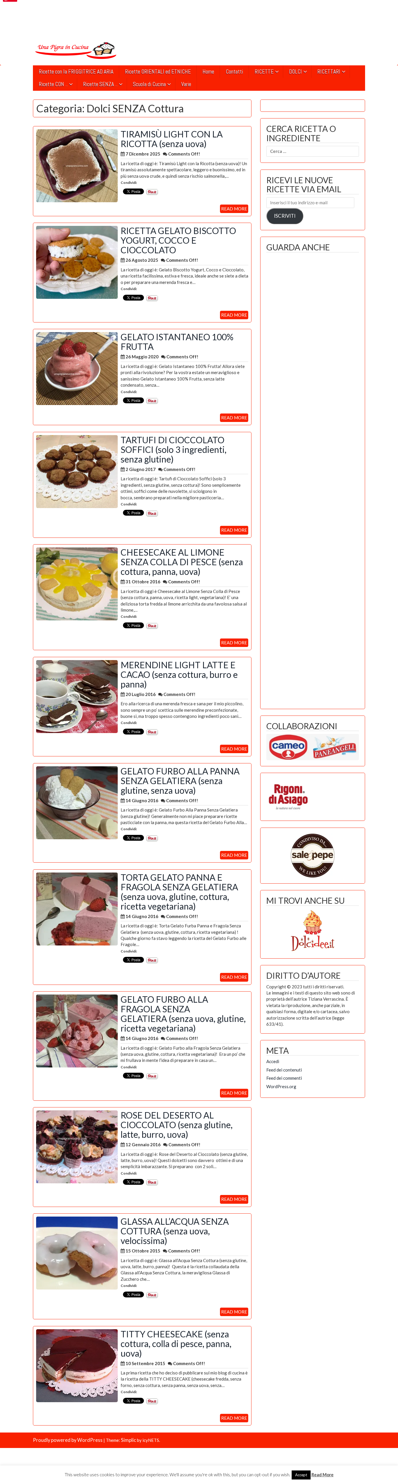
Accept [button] (301, 1474)
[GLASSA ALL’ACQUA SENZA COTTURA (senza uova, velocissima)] (77, 1252)
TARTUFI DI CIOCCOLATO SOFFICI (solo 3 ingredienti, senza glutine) (173, 449)
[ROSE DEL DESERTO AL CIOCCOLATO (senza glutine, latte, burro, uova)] (77, 1146)
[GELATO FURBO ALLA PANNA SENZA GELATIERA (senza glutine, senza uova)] (77, 802)
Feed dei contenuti (284, 1069)
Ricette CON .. (53, 84)
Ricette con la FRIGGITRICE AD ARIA (76, 71)
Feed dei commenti (284, 1078)
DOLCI (295, 71)
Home (208, 71)
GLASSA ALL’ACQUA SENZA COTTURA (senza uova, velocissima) (175, 1231)
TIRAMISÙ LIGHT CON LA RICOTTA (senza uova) (172, 139)
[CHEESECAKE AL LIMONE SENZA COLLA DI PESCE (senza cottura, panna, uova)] (77, 583)
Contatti (234, 71)
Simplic (128, 1440)
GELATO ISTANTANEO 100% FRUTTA (177, 342)
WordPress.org (281, 1086)
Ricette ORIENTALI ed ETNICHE (158, 71)
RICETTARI (328, 71)
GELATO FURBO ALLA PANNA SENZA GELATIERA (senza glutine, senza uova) (180, 780)
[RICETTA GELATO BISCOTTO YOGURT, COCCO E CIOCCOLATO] (77, 261)
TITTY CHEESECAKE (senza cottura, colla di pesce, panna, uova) (176, 1343)
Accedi (272, 1061)
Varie (186, 84)
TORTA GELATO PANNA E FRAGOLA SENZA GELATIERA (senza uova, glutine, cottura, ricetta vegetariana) (179, 891)
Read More (322, 1474)
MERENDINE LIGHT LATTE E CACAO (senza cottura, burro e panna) (179, 674)
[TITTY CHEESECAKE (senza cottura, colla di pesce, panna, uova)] (77, 1364)
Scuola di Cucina (149, 84)
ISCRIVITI (284, 216)
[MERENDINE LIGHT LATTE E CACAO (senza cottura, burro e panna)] (77, 696)
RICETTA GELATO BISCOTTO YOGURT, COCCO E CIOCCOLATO (178, 240)
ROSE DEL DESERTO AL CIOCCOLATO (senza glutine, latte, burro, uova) (177, 1125)
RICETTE (264, 71)
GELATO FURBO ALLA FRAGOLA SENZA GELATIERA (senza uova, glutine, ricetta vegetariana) (183, 1013)
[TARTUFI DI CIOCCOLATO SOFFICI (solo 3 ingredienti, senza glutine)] (77, 471)
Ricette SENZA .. (100, 84)
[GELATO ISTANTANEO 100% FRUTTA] (77, 368)
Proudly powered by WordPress (68, 1440)
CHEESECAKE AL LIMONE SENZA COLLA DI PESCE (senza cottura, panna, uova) (182, 562)
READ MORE (234, 208)
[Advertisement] (312, 479)
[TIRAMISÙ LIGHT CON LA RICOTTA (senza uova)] (77, 165)
